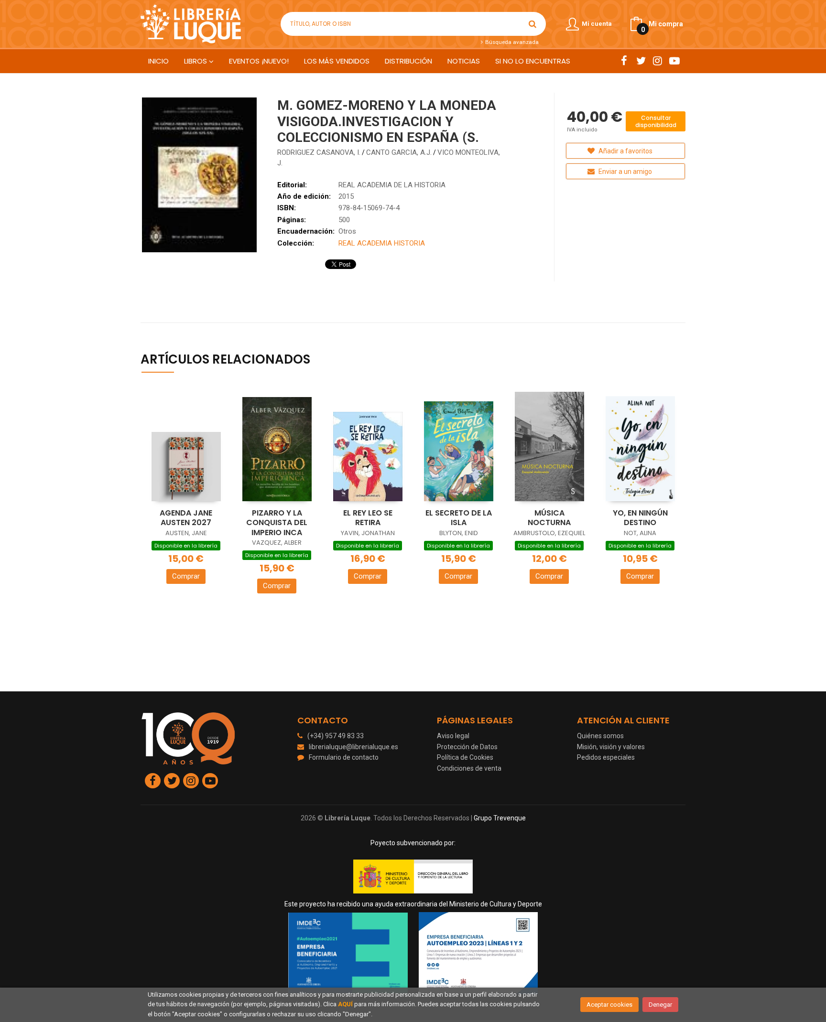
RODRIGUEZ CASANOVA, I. (318, 152)
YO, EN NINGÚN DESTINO (640, 517)
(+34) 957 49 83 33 (335, 736)
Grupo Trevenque (500, 818)
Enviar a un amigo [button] (624, 171)
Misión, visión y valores (611, 747)
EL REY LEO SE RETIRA (367, 517)
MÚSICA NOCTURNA (549, 517)
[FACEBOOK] (624, 60)
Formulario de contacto (344, 757)
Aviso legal (453, 736)
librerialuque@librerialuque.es (353, 747)
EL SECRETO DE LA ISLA (458, 517)
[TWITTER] (641, 60)
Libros (196, 61)
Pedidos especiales (606, 757)
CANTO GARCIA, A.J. (399, 152)
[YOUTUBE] (674, 60)
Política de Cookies (465, 757)
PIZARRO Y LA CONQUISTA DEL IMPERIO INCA (276, 522)
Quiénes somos (600, 736)
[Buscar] (532, 24)
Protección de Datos (467, 747)
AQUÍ (345, 1004)
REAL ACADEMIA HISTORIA (381, 243)
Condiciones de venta (469, 768)
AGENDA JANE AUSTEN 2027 (186, 517)
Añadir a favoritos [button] (624, 151)
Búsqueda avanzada (511, 42)
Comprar (186, 576)
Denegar (660, 1004)
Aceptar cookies (609, 1004)
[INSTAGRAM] (657, 60)
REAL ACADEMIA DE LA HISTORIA (392, 185)
